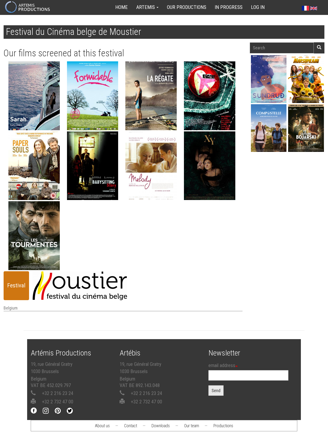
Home (121, 7)
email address (221, 365)
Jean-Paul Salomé (306, 134)
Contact (130, 425)
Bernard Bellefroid (151, 96)
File (35, 83)
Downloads (161, 425)
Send (216, 390)
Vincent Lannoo (33, 166)
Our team (191, 425)
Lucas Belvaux (34, 236)
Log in (258, 7)
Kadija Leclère (34, 96)
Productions (223, 425)
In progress (229, 7)
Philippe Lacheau (306, 85)
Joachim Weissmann (209, 92)
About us (102, 425)
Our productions (186, 7)
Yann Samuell (268, 134)
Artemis (146, 7)
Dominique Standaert (92, 96)
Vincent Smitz (92, 161)
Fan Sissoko (268, 81)
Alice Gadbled (209, 161)
